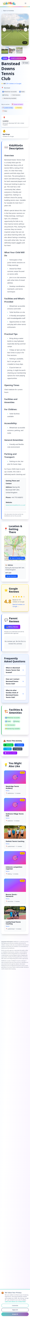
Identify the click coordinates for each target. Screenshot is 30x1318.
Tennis (5, 58)
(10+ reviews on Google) (13, 83)
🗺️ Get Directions (11, 576)
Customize (15, 1305)
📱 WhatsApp (8, 745)
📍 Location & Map (7, 107)
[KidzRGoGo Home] (9, 3)
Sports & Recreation (18, 58)
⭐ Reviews (18, 107)
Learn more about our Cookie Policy (15, 1301)
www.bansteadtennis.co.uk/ (15, 505)
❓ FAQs (4, 111)
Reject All (15, 1310)
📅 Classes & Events (17, 104)
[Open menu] (25, 3)
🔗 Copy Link (17, 749)
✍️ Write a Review (12, 627)
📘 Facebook (19, 745)
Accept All (15, 1314)
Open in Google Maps (17, 558)
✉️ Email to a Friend (10, 753)
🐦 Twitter (7, 749)
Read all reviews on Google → (19, 605)
